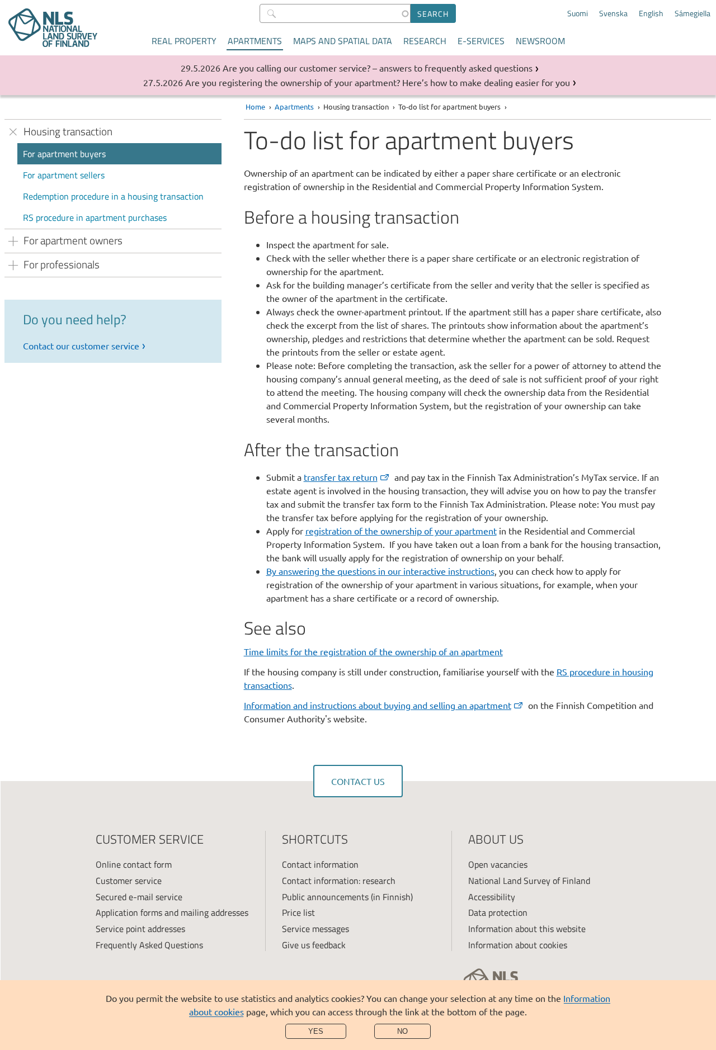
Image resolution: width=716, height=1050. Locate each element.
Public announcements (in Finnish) (347, 897)
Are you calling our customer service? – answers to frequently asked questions (378, 67)
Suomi (577, 13)
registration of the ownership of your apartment (401, 530)
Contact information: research (338, 880)
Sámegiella (692, 13)
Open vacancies (497, 864)
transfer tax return (341, 477)
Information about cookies (517, 945)
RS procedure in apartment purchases (95, 217)
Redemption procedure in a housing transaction (113, 196)
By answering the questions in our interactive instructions (380, 570)
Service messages (315, 928)
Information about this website (527, 928)
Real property (184, 41)
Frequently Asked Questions (149, 945)
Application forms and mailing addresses (172, 912)
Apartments (255, 41)
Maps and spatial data (342, 41)
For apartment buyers (64, 153)
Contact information (320, 864)
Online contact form (134, 864)
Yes (315, 1031)
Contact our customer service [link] (81, 345)
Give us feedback (314, 945)
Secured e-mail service (139, 897)
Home (255, 106)
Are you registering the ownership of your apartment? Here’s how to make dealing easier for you (377, 82)
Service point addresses (140, 928)
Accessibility (491, 897)
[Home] (53, 27)
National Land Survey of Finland (529, 880)
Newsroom (540, 41)
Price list (298, 912)
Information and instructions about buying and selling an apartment (377, 705)
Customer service (129, 880)
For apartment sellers (64, 175)
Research (424, 41)
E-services (481, 41)
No (402, 1031)
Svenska (613, 13)
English (651, 13)
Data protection (497, 912)
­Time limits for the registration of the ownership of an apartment (373, 651)
